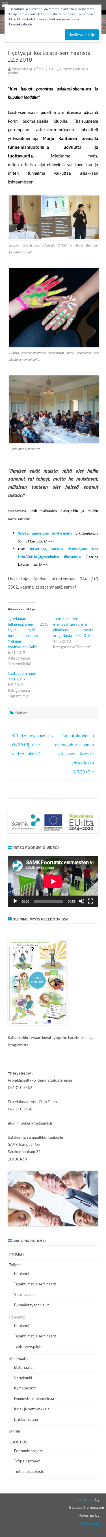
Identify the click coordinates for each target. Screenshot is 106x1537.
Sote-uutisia (24, 1294)
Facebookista (79, 1037)
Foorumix (17, 1317)
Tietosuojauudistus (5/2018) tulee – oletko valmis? (32, 744)
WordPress (89, 1523)
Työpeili (15, 1265)
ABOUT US (18, 1442)
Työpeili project (27, 1461)
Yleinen (21, 713)
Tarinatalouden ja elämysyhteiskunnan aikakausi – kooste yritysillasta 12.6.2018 (73, 626)
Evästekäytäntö (20, 24)
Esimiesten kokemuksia (34, 1398)
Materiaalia (18, 1358)
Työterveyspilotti (28, 1346)
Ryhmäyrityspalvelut (31, 1305)
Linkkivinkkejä (26, 1419)
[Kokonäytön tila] (91, 901)
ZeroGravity (84, 1499)
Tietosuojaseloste (29, 1471)
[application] (53, 881)
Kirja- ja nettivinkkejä (31, 1409)
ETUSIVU (16, 1254)
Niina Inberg (22, 69)
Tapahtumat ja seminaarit (35, 1284)
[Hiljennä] (82, 901)
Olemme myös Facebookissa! (41, 919)
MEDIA (14, 1431)
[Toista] (15, 901)
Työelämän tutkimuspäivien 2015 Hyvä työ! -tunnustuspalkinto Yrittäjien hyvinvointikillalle (28, 632)
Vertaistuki (23, 1378)
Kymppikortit (25, 1388)
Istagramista (18, 1045)
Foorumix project (28, 1451)
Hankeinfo (23, 1273)
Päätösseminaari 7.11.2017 (22, 676)
